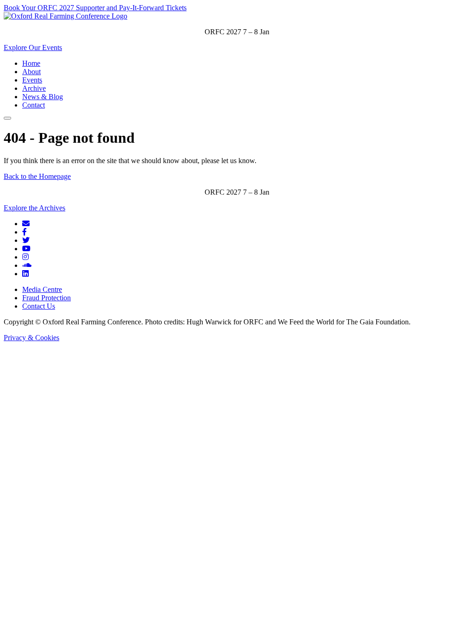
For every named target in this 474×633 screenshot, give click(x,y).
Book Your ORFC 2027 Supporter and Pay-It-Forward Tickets (95, 8)
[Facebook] (24, 232)
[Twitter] (26, 240)
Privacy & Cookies (31, 338)
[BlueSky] (26, 224)
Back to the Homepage (37, 176)
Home (31, 63)
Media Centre (42, 289)
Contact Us (38, 306)
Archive (34, 88)
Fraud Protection (46, 298)
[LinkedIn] (25, 274)
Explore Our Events (33, 47)
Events (32, 80)
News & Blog (42, 97)
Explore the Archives (34, 208)
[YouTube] (26, 249)
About (31, 72)
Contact (33, 105)
